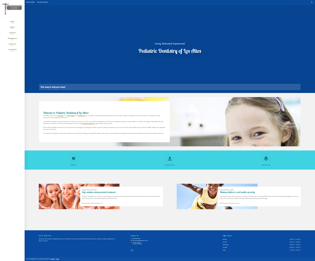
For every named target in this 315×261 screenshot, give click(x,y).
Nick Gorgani (71, 115)
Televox (53, 259)
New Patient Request (42, 2)
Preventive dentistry (88, 123)
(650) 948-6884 (30, 2)
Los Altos (60, 115)
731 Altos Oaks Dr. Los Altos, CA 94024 (137, 243)
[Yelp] (132, 250)
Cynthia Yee (81, 115)
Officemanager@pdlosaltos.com (140, 240)
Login (57, 259)
